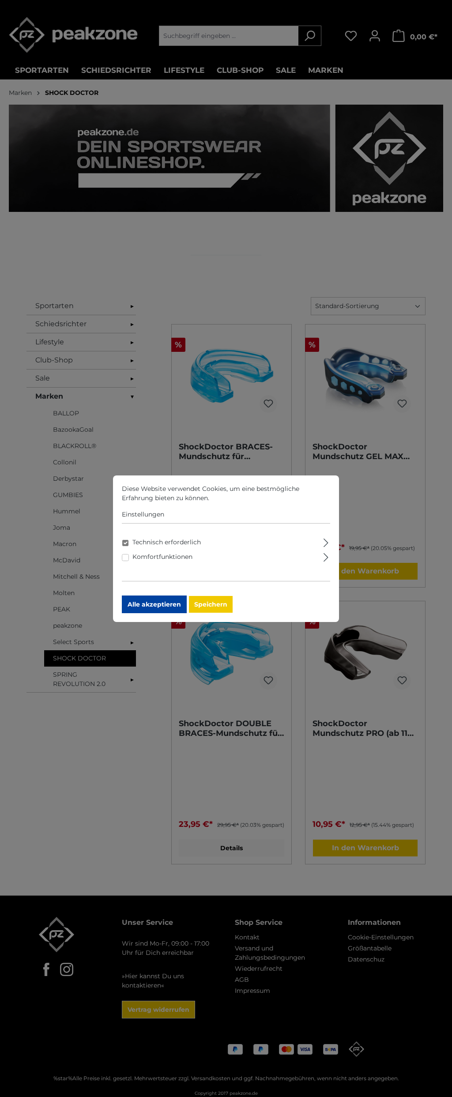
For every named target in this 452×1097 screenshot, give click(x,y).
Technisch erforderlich (166, 542)
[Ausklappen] (326, 541)
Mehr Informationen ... (245, 498)
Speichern (210, 604)
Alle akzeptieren (154, 604)
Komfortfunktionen (162, 557)
